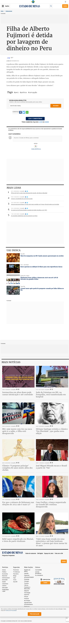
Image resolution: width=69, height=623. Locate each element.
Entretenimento (28, 604)
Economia (5, 574)
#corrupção (32, 92)
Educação (5, 587)
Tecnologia (27, 592)
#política (23, 92)
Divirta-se (26, 606)
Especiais (26, 575)
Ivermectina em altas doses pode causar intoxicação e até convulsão (17, 393)
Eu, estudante (39, 575)
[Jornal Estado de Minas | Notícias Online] (29, 6)
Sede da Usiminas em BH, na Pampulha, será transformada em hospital (51, 394)
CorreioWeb (38, 570)
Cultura (4, 585)
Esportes (26, 594)
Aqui (14, 578)
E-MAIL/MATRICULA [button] (36, 149)
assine (47, 122)
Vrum (14, 580)
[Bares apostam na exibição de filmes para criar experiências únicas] (13, 268)
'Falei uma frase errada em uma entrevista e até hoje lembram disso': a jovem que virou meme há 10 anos (51, 542)
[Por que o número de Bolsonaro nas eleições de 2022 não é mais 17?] (18, 486)
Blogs (14, 576)
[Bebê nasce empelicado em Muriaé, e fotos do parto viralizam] (18, 523)
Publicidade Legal (5, 590)
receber (55, 106)
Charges (26, 581)
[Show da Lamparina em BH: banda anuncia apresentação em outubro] (13, 257)
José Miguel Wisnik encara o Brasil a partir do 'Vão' (51, 466)
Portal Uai (16, 570)
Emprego (26, 579)
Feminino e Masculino (27, 588)
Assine (65, 6)
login (41, 122)
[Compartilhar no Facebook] (20, 112)
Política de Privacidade (11, 610)
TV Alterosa (16, 572)
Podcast (26, 598)
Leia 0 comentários (35, 119)
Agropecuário (28, 602)
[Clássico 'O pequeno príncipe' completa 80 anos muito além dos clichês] (18, 450)
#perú (16, 92)
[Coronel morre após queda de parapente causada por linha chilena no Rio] (13, 290)
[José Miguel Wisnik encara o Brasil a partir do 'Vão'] (52, 450)
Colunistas (5, 584)
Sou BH (15, 582)
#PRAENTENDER (29, 577)
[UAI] (33, 1)
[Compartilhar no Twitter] (23, 112)
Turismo (26, 583)
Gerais (4, 570)
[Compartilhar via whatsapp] (27, 112)
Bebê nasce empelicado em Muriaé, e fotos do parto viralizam (18, 540)
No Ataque (27, 600)
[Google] (36, 146)
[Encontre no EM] (51, 6)
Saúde (4, 582)
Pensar (26, 596)
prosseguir (34, 614)
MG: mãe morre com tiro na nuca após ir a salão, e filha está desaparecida (17, 431)
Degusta (26, 591)
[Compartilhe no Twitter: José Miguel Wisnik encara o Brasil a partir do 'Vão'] (52, 463)
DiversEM (4, 580)
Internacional (9, 11)
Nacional (4, 576)
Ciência (26, 585)
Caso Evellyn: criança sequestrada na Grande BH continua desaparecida (51, 504)
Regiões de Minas (27, 570)
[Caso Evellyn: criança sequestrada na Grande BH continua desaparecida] (52, 486)
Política (4, 572)
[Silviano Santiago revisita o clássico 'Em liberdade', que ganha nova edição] (52, 413)
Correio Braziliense (38, 572)
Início (2, 11)
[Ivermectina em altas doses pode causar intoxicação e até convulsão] (18, 376)
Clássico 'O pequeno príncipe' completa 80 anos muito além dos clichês (17, 467)
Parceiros (16, 574)
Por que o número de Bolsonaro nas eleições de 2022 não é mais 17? (18, 503)
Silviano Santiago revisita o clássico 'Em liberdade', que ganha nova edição (52, 431)
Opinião (26, 573)
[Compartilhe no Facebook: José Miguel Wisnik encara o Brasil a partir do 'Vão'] (50, 463)
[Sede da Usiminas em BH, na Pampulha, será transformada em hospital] (52, 376)
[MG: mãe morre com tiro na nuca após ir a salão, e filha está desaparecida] (18, 413)
